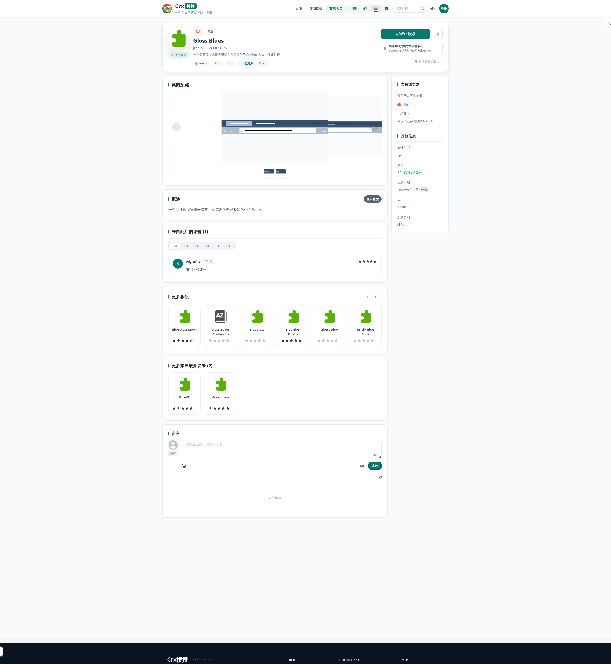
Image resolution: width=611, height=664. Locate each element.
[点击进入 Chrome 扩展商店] (355, 8)
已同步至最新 (412, 173)
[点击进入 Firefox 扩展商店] (376, 8)
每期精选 (315, 8)
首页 (299, 8)
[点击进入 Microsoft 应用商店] (386, 8)
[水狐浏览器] (406, 104)
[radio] (175, 246)
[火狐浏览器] (399, 104)
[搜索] (422, 8)
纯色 (210, 31)
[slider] (367, 261)
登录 (444, 8)
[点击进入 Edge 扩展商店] (365, 8)
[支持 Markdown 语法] (362, 466)
